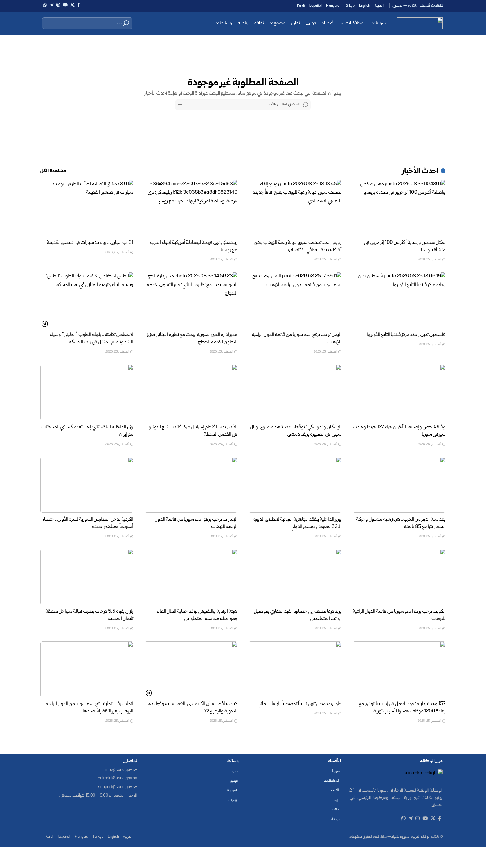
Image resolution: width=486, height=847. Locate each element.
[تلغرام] (51, 5)
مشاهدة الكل (53, 171)
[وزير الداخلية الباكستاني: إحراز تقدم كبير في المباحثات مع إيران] (86, 392)
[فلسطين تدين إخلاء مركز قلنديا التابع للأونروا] (399, 300)
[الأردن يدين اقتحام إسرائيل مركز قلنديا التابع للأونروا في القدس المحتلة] (191, 392)
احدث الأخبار (420, 171)
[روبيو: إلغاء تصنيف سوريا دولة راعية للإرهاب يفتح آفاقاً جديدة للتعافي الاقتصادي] (295, 208)
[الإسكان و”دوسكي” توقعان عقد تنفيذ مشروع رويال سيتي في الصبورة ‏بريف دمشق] (295, 392)
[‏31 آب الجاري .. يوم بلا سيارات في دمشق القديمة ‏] (86, 208)
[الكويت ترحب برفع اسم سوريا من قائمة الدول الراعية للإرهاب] (399, 577)
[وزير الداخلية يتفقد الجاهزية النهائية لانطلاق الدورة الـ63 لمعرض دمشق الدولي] (295, 485)
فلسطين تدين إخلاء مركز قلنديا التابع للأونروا (406, 334)
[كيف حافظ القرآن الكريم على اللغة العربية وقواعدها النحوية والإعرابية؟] (191, 669)
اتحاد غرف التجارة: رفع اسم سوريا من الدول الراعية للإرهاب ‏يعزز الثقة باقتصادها (89, 708)
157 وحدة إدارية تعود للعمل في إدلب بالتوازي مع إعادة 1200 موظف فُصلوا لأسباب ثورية (402, 708)
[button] (87, 23)
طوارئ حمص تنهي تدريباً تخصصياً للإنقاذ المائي (299, 704)
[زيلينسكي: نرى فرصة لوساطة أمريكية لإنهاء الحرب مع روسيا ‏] (191, 208)
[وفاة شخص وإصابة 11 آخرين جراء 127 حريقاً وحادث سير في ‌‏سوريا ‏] (399, 392)
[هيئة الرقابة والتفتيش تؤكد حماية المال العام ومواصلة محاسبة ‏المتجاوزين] (191, 577)
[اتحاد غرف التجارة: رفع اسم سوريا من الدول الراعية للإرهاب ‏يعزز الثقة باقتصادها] (86, 669)
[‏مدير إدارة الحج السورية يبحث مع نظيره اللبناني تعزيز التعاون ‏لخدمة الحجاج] (191, 300)
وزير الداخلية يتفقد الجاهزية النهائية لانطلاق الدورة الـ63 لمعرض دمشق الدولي (297, 523)
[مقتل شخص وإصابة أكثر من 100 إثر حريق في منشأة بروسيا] (399, 208)
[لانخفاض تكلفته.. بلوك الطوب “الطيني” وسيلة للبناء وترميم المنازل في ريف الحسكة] (86, 300)
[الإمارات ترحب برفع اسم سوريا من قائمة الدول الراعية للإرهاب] (191, 485)
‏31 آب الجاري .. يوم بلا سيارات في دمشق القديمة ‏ (89, 242)
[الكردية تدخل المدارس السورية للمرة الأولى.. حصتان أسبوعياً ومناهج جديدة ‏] (86, 485)
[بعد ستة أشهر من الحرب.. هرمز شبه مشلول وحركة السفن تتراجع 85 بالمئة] (399, 485)
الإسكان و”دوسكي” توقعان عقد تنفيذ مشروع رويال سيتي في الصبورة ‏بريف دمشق (295, 431)
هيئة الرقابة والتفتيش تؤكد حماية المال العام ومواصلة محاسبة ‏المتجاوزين (197, 615)
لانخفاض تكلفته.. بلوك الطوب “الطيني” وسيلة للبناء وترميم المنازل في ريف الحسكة (91, 338)
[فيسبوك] (78, 5)
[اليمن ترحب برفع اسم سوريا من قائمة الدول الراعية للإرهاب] (295, 300)
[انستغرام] (58, 5)
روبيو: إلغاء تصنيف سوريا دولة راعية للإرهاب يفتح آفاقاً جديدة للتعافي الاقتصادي (297, 246)
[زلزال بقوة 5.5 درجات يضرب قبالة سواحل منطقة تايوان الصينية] (86, 577)
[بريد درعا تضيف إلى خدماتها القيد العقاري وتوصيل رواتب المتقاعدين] (295, 577)
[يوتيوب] (65, 5)
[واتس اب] (45, 5)
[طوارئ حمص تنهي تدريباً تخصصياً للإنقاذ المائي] (295, 669)
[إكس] (72, 5)
